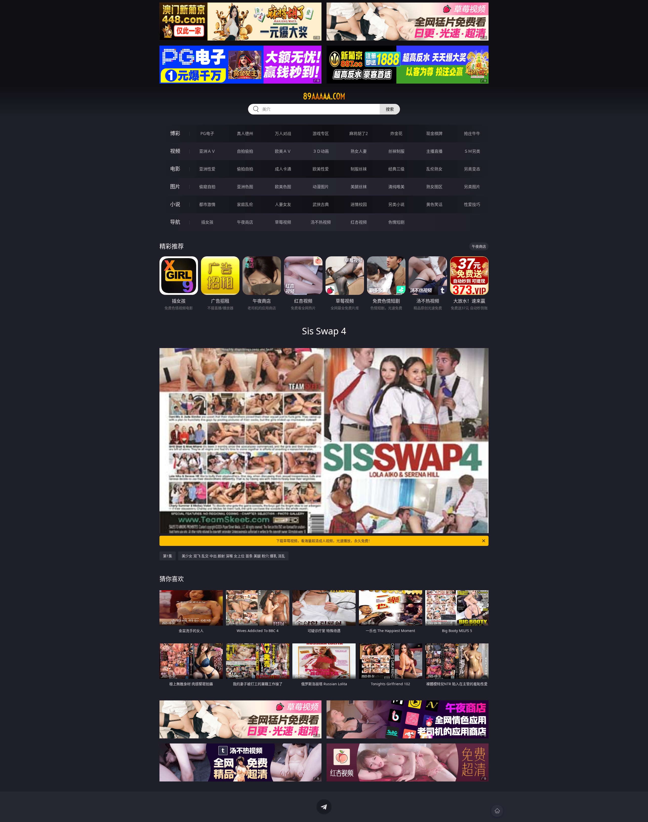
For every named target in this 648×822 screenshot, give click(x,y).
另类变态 (472, 169)
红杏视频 (359, 222)
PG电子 (207, 133)
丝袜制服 (396, 151)
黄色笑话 (434, 204)
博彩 (175, 133)
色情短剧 (396, 222)
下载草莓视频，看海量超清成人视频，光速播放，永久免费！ (324, 540)
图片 (175, 186)
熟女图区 (434, 186)
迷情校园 (359, 204)
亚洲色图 (245, 186)
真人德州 (245, 133)
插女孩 (207, 222)
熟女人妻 (359, 151)
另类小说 (396, 204)
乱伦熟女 (434, 169)
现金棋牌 (434, 133)
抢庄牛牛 (472, 133)
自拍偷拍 (245, 151)
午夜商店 (245, 222)
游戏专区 (321, 133)
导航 (175, 222)
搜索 (390, 109)
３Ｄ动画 (321, 151)
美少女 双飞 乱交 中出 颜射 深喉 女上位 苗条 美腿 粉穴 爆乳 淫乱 (233, 555)
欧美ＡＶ (283, 151)
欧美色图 (283, 186)
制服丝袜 (359, 169)
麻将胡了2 (358, 133)
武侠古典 (321, 204)
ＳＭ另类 (472, 151)
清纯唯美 (396, 186)
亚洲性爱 (207, 169)
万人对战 (283, 133)
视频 (175, 151)
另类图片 (472, 186)
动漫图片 (321, 186)
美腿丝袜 (359, 186)
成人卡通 (283, 169)
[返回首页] (497, 811)
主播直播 (434, 151)
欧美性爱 (321, 169)
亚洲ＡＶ (207, 151)
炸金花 (396, 133)
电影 (175, 168)
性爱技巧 (472, 204)
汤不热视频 (321, 222)
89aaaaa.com (324, 96)
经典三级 (396, 169)
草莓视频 (283, 222)
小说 (175, 204)
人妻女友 (283, 204)
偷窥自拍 (207, 186)
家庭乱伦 (245, 204)
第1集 (167, 555)
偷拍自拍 (245, 169)
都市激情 (207, 204)
